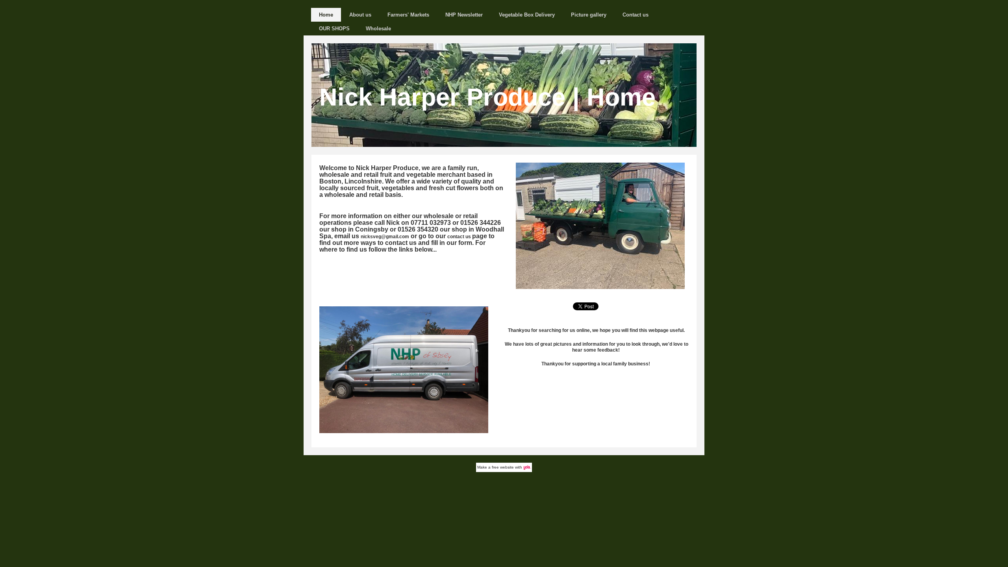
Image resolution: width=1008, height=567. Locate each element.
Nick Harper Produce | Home (487, 97)
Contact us (636, 15)
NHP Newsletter (464, 15)
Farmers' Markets (408, 15)
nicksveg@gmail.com (385, 236)
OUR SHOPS (334, 29)
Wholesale (378, 29)
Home (326, 15)
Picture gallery (588, 15)
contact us (459, 236)
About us (360, 15)
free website (503, 467)
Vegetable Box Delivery (527, 15)
